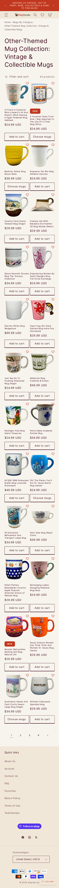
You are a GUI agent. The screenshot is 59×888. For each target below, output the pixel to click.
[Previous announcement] (5, 5)
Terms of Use (12, 805)
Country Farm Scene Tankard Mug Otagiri (15, 222)
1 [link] (11, 735)
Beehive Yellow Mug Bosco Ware (15, 172)
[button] (6, 14)
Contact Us (11, 776)
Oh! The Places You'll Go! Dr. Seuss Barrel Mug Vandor (41, 483)
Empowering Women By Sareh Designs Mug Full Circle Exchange (42, 276)
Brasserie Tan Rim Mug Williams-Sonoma (42, 172)
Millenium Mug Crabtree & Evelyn (39, 379)
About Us (10, 761)
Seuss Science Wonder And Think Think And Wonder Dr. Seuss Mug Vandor (42, 646)
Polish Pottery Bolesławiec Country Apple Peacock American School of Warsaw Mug (15, 590)
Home (8, 22)
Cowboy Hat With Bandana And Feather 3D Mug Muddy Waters (42, 223)
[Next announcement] (53, 5)
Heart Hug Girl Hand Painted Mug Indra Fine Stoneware (42, 328)
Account (10, 768)
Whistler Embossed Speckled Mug (40, 702)
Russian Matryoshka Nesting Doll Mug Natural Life (15, 652)
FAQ (7, 783)
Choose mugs (42, 136)
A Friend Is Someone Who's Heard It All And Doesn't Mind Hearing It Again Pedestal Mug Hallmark (16, 115)
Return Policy (13, 798)
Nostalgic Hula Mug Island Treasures (15, 431)
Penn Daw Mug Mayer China (41, 533)
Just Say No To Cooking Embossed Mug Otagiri (15, 381)
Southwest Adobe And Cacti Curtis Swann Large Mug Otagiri (16, 704)
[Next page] (47, 735)
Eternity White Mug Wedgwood (15, 327)
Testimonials (12, 813)
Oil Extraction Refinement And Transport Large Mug (15, 535)
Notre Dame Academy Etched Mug (41, 431)
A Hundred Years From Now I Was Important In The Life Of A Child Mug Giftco (42, 120)
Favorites (10, 790)
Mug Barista (33, 882)
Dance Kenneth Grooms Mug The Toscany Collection (17, 276)
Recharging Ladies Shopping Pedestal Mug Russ (39, 587)
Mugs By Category (23, 22)
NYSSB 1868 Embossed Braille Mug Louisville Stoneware (17, 483)
